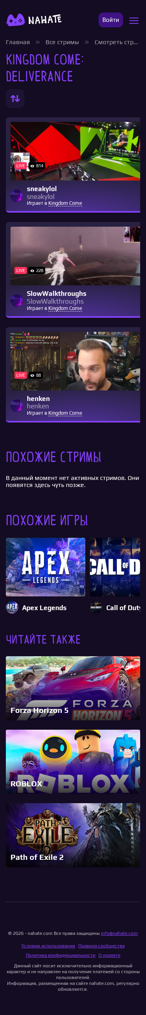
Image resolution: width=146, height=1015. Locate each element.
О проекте (109, 955)
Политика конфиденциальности (60, 955)
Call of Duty (124, 608)
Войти (110, 19)
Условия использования (48, 946)
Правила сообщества (101, 946)
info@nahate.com (119, 933)
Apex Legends (44, 608)
